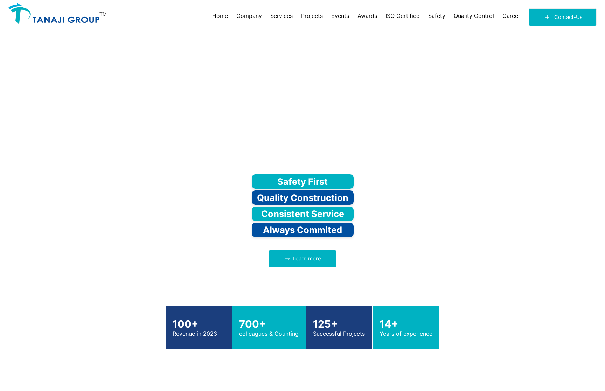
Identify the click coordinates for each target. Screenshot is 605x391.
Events (340, 15)
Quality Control (474, 15)
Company (249, 15)
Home (220, 15)
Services (281, 15)
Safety (436, 15)
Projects (312, 15)
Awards (367, 15)
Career (511, 15)
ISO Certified (402, 15)
